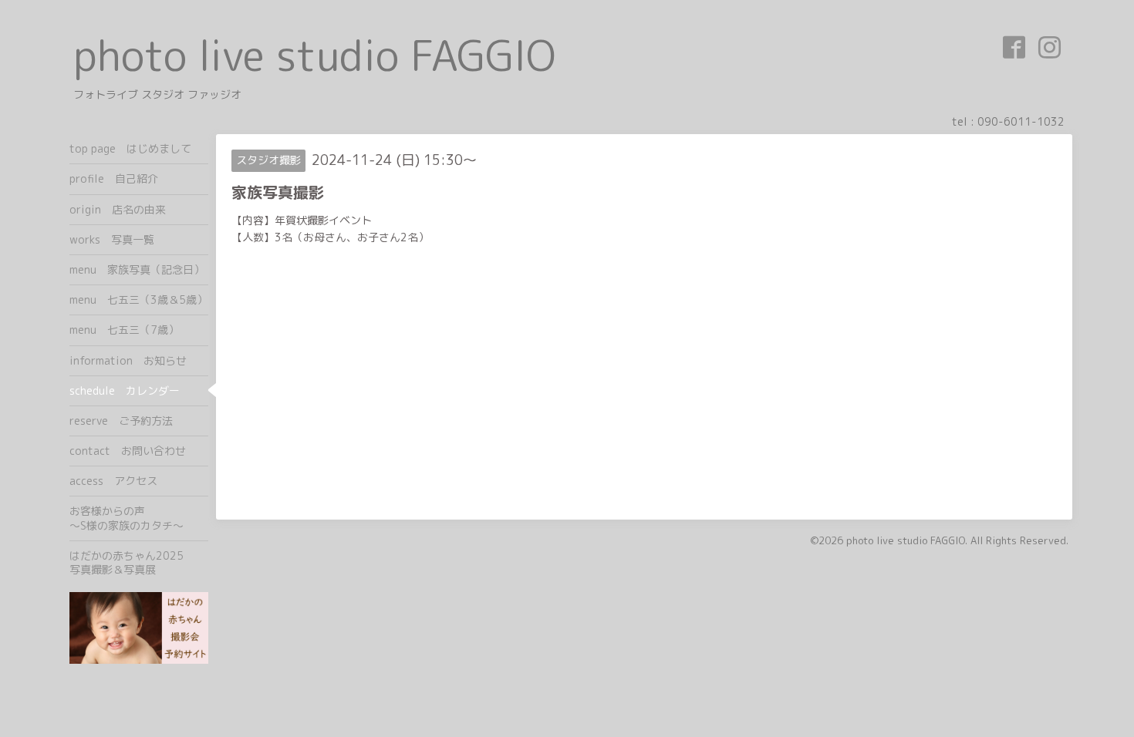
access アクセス (113, 480)
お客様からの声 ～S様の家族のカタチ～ (138, 517)
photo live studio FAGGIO (314, 55)
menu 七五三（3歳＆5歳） (138, 299)
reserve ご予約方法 (121, 420)
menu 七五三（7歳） (124, 329)
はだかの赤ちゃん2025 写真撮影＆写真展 (138, 562)
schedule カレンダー (124, 390)
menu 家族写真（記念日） (136, 269)
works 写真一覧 (111, 239)
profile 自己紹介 (113, 178)
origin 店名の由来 (117, 209)
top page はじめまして (130, 148)
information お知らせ (128, 360)
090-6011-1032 (1021, 121)
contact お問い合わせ (127, 450)
